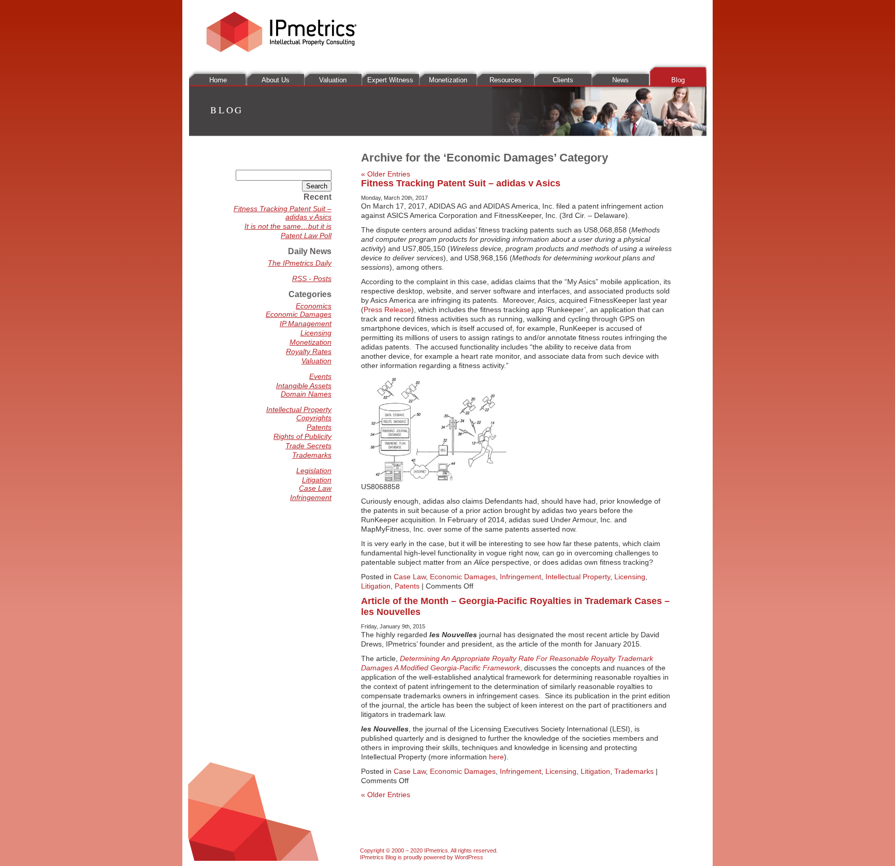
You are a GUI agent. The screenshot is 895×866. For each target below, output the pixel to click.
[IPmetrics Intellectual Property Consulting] (281, 50)
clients (563, 80)
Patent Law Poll (306, 235)
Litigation (376, 586)
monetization (448, 80)
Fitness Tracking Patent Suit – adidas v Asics (460, 183)
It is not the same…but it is (287, 226)
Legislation (313, 470)
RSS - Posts (311, 278)
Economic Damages (463, 577)
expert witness (390, 80)
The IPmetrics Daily (299, 263)
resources (505, 80)
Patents (407, 586)
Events (320, 376)
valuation (333, 80)
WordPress (469, 857)
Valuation (316, 361)
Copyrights (313, 418)
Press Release (387, 309)
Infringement (520, 577)
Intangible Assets (303, 385)
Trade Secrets (308, 446)
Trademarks (634, 771)
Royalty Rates (308, 351)
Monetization (310, 342)
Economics (313, 306)
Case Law (410, 577)
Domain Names (306, 394)
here (496, 757)
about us (276, 80)
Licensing (629, 577)
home (218, 80)
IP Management (305, 323)
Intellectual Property (577, 577)
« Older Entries (385, 174)
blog (678, 80)
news (620, 80)
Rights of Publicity (302, 436)
